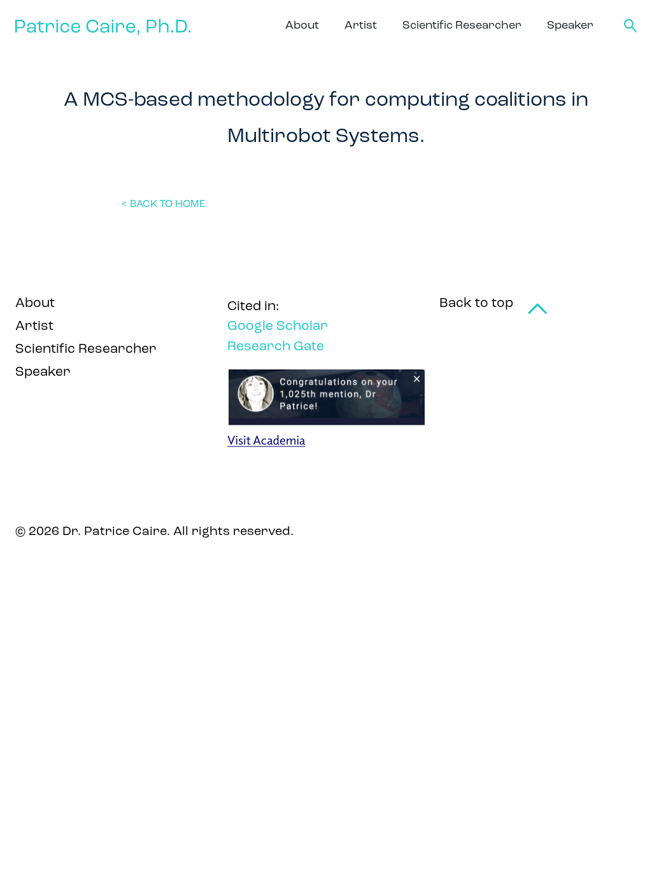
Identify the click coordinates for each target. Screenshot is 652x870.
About (302, 26)
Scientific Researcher (461, 26)
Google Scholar (277, 326)
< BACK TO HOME (163, 204)
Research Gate (275, 346)
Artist (360, 26)
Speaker (570, 26)
